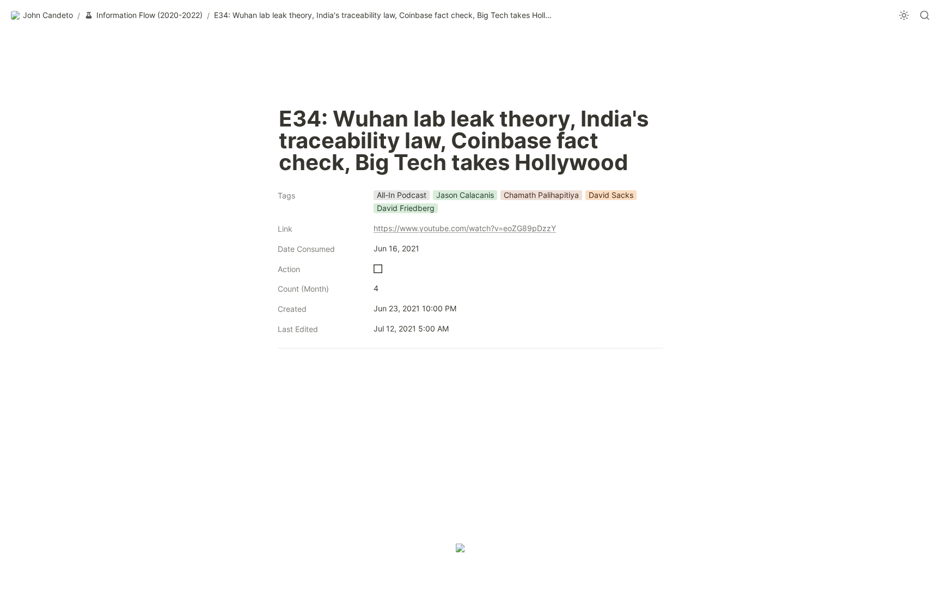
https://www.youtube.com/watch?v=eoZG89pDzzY (465, 228)
